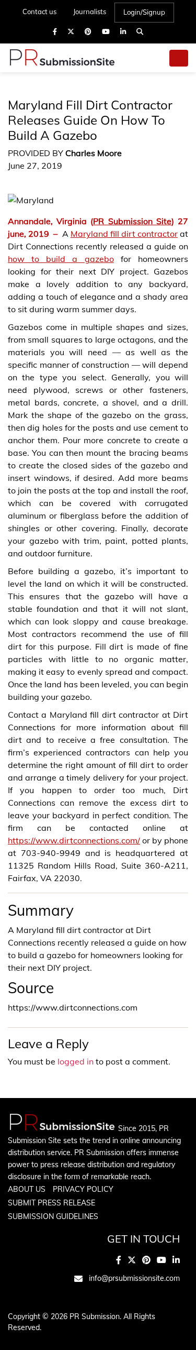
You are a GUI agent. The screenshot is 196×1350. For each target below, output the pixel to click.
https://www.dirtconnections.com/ (74, 840)
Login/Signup (144, 12)
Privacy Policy (83, 1189)
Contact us (39, 11)
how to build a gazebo (61, 259)
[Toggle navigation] (178, 58)
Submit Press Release (51, 1203)
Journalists (89, 11)
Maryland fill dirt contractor (124, 233)
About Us (26, 1189)
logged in (75, 1061)
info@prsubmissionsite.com (134, 1278)
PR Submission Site (132, 221)
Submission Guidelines (53, 1216)
